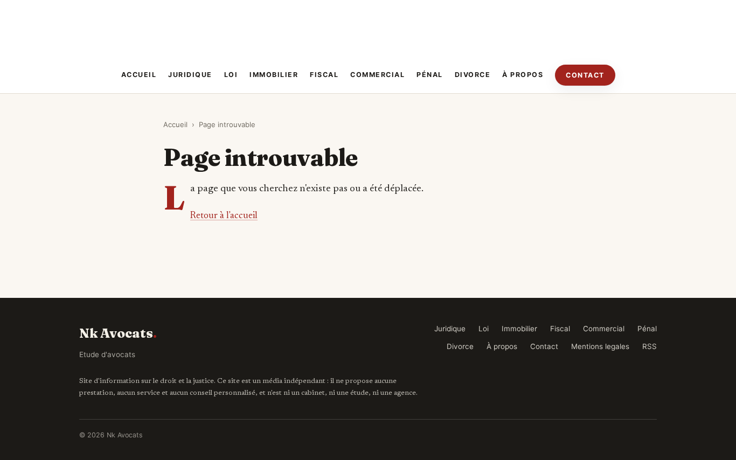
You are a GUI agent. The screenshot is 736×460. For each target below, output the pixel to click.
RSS (649, 346)
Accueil (139, 75)
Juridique (190, 75)
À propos (522, 75)
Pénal (429, 75)
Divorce (473, 75)
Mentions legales (600, 346)
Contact (585, 75)
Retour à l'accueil (224, 216)
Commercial (377, 75)
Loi (231, 75)
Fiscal (324, 75)
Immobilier (273, 75)
